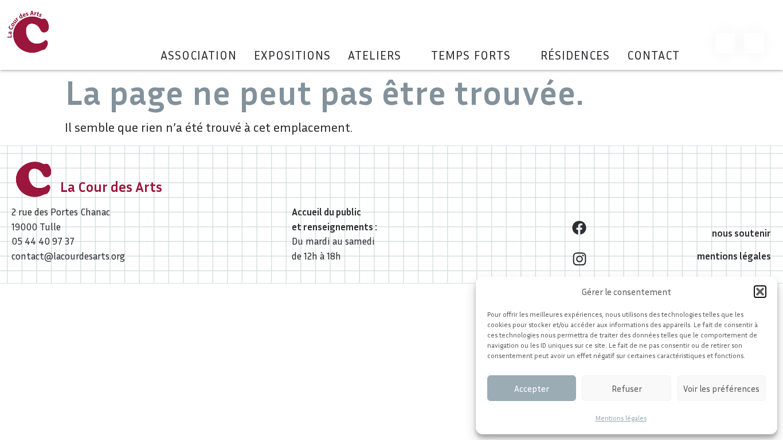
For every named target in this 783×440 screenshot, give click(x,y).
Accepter (531, 388)
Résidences (575, 55)
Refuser (627, 388)
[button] (760, 291)
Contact (653, 55)
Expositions (292, 55)
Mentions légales (621, 418)
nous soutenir (741, 233)
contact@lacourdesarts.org (68, 256)
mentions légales (734, 256)
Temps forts (471, 55)
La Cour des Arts (111, 186)
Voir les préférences (721, 388)
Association (198, 55)
